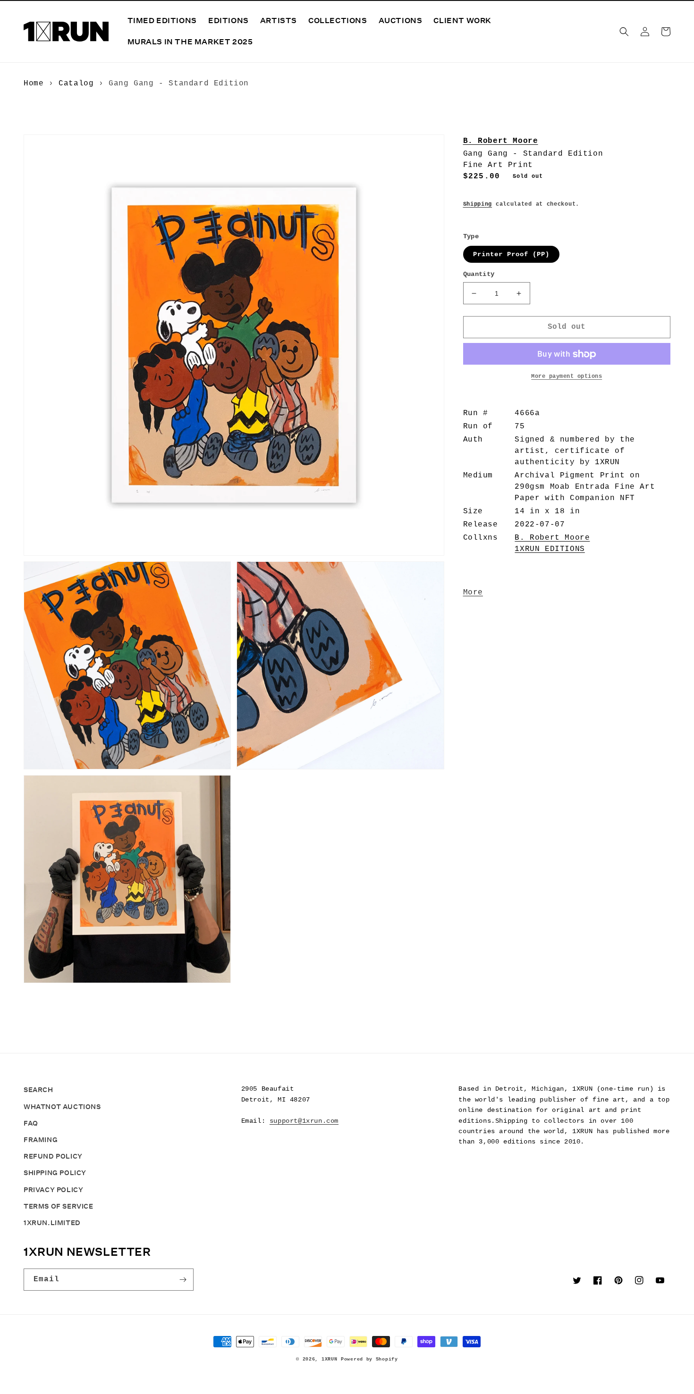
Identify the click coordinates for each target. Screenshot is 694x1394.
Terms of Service (58, 1206)
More (473, 593)
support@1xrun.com (304, 1121)
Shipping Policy (55, 1173)
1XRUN (330, 1359)
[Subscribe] (182, 1280)
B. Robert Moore (500, 141)
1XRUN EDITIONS (549, 549)
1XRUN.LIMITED (52, 1223)
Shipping (477, 204)
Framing (41, 1139)
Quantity (479, 274)
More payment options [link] (566, 377)
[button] (624, 31)
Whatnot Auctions (62, 1106)
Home (33, 83)
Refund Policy (53, 1156)
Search (38, 1089)
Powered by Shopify (369, 1359)
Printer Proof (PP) (511, 255)
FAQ (31, 1123)
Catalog (76, 83)
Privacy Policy (53, 1189)
